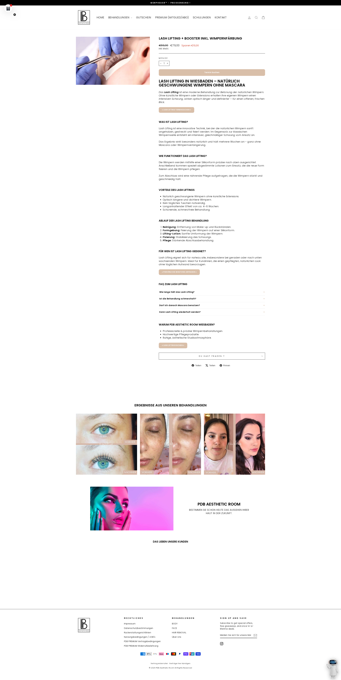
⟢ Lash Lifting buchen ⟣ (173, 345)
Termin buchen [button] (211, 72)
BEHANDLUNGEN (119, 17)
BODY (175, 623)
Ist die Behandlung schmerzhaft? (177, 298)
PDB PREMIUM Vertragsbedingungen (142, 641)
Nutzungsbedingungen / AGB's (139, 637)
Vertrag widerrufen (159, 663)
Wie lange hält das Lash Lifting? (177, 292)
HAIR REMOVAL (179, 632)
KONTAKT (221, 17)
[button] (8, 8)
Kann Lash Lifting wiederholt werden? (180, 312)
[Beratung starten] (332, 670)
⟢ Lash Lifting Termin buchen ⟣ (176, 110)
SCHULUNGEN (202, 17)
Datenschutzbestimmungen (138, 628)
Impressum (130, 623)
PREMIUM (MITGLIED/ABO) (172, 17)
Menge (163, 58)
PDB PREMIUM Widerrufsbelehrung (141, 645)
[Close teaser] (14, 14)
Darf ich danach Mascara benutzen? (179, 305)
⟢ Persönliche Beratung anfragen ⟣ (179, 272)
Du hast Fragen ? (212, 356)
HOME (100, 17)
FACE (174, 628)
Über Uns (176, 637)
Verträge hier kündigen (179, 663)
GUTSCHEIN (143, 17)
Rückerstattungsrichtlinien (137, 632)
